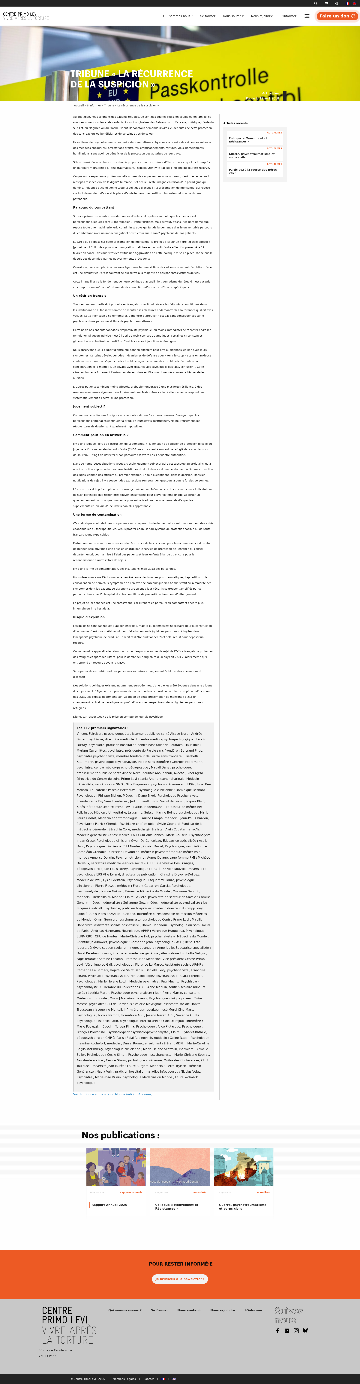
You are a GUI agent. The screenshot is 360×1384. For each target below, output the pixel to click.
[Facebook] (277, 1330)
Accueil (79, 105)
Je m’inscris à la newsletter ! (180, 1279)
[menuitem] (347, 3)
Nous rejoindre (262, 16)
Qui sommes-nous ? (178, 16)
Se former (207, 16)
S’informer (288, 16)
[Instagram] (296, 1330)
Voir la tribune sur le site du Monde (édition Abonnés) (112, 1094)
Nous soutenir (233, 16)
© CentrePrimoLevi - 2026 (87, 1379)
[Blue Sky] (305, 1330)
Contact (148, 1379)
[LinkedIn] (287, 1330)
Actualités (270, 93)
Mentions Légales (124, 1379)
